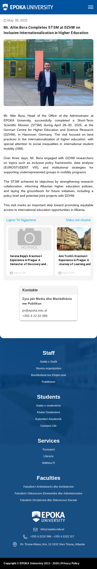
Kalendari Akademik (48, 419)
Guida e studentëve (48, 405)
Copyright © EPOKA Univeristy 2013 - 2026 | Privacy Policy (41, 563)
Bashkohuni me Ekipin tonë (48, 375)
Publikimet (48, 381)
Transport (48, 449)
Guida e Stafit (48, 361)
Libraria (48, 456)
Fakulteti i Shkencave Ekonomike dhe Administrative (48, 493)
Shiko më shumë (78, 220)
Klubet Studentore (48, 412)
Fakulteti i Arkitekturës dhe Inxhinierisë (48, 486)
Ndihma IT (48, 463)
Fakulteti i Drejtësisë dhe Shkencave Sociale (48, 500)
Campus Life (48, 425)
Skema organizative (48, 368)
